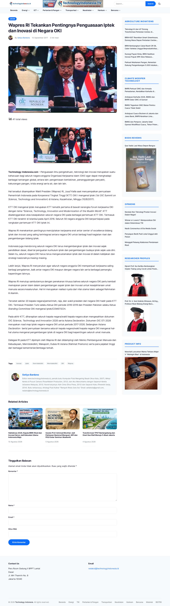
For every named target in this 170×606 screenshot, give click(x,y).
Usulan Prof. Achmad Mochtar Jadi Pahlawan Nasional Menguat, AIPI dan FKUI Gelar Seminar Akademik (62, 435)
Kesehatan (87, 10)
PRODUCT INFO (133, 344)
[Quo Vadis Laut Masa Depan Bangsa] (141, 170)
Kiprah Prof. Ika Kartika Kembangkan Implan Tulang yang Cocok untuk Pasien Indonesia (141, 267)
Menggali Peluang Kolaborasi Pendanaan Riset (141, 243)
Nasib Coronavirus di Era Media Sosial (140, 228)
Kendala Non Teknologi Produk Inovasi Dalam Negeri (140, 213)
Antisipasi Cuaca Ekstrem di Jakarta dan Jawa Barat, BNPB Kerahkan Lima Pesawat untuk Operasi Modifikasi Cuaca (141, 115)
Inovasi (18, 363)
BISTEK (159, 602)
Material (149, 602)
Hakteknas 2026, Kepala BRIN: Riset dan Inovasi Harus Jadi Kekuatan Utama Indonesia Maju (25, 435)
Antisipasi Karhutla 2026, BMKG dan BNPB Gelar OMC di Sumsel (140, 98)
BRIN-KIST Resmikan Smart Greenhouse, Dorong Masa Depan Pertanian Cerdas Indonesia (141, 39)
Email (11, 517)
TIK (78, 602)
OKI (62, 363)
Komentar (13, 471)
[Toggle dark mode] (159, 3)
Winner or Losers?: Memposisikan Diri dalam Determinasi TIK (140, 221)
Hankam (101, 10)
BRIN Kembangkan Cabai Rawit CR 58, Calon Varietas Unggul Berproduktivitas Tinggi (141, 47)
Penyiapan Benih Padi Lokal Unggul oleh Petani (141, 235)
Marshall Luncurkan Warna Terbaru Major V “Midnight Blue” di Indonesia (142, 353)
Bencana (114, 10)
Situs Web (12, 529)
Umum (12, 19)
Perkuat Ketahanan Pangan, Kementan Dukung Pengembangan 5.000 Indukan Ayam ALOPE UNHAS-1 (141, 64)
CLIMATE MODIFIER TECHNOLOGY (135, 79)
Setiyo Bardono (23, 38)
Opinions (130, 204)
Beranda (13, 10)
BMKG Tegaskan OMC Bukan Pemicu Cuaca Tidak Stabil (140, 106)
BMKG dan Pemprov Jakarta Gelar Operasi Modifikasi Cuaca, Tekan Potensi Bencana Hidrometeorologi (142, 123)
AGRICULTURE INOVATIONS (139, 21)
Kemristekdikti (38, 363)
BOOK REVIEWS (133, 138)
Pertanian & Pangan (51, 10)
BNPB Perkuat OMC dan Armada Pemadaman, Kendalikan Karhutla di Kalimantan (139, 90)
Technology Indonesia (24, 602)
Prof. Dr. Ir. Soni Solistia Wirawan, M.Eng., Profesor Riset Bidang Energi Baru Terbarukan (142, 302)
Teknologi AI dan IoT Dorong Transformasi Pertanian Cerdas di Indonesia (138, 30)
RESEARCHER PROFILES (137, 258)
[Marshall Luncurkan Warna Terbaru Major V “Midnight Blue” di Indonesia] (141, 373)
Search (151, 4)
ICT (35, 10)
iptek (27, 363)
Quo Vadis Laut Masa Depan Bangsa (140, 146)
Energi (25, 10)
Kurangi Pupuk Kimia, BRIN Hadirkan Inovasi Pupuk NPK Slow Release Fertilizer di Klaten (139, 55)
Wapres (70, 363)
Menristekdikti (52, 363)
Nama (11, 505)
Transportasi (71, 10)
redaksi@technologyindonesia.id (103, 568)
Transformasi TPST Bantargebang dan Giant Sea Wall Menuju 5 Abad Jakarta (99, 434)
